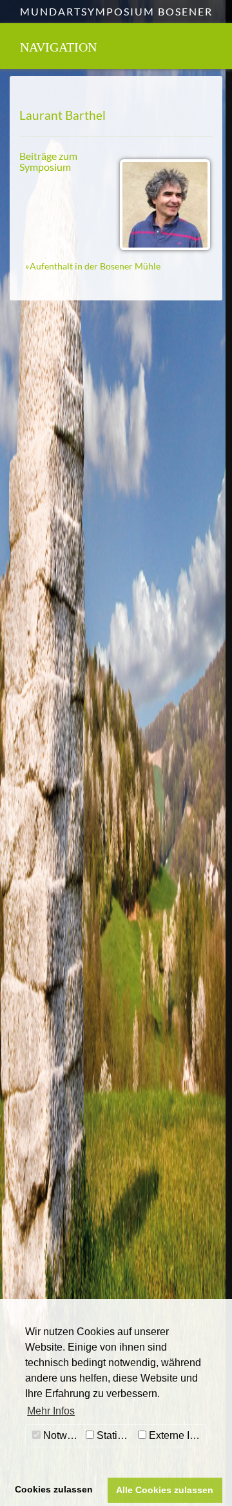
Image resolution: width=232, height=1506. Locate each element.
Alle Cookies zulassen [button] (164, 1490)
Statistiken (114, 1435)
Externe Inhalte (176, 1435)
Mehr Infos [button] (51, 1410)
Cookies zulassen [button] (54, 1489)
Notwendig (61, 1435)
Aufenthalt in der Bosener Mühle (95, 265)
